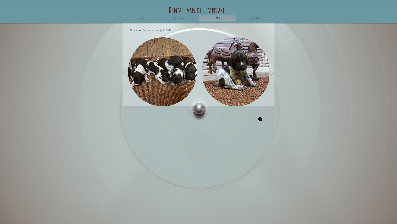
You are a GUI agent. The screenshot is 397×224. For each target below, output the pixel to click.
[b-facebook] (260, 119)
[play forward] (271, 72)
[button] (162, 71)
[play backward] (125, 72)
